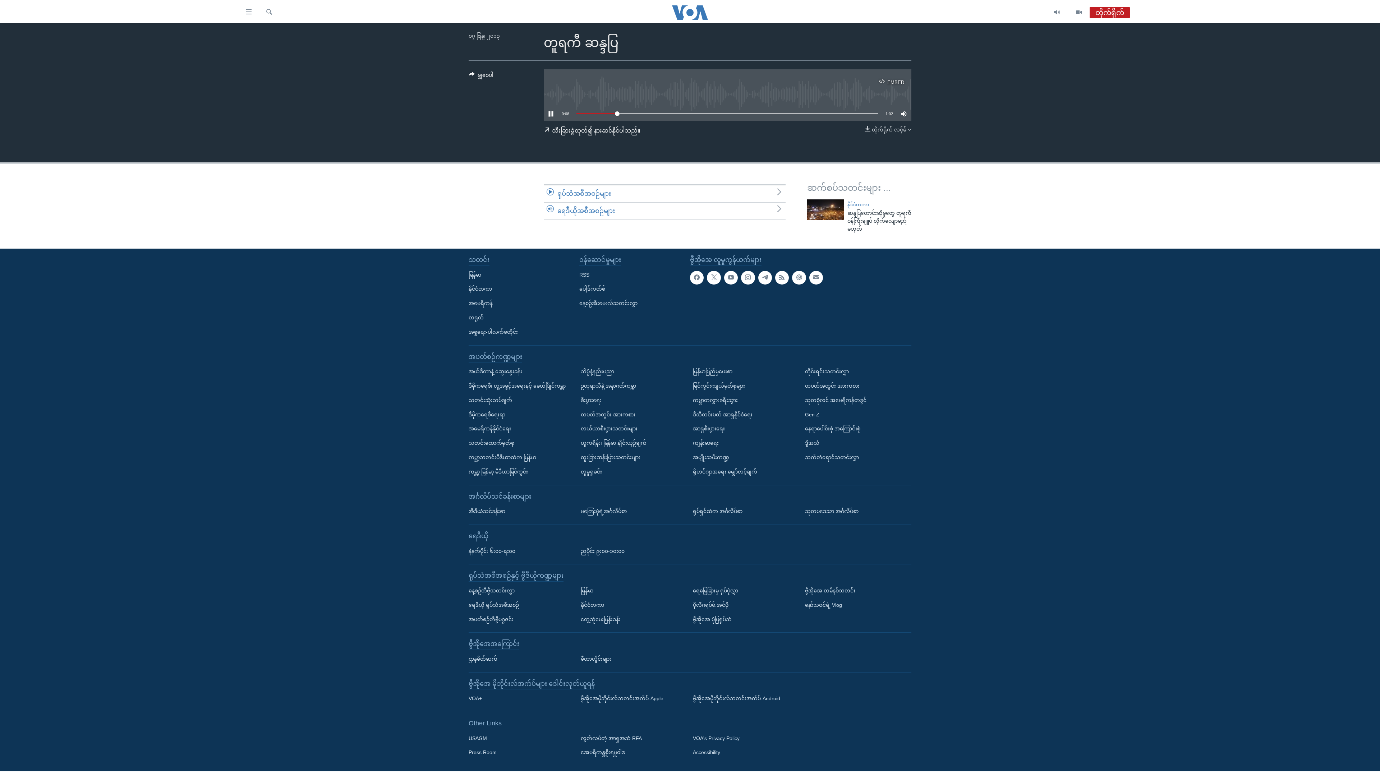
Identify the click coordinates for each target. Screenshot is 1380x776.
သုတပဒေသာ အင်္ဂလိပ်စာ (832, 511)
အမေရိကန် (481, 303)
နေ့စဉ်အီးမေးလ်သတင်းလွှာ (608, 303)
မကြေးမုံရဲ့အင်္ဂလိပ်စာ (604, 511)
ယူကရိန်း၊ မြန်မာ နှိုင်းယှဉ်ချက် (614, 443)
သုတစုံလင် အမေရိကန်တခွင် (835, 400)
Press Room (483, 753)
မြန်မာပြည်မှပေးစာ (712, 371)
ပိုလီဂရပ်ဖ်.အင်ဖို (710, 605)
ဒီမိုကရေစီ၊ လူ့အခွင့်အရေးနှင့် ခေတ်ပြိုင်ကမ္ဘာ (517, 386)
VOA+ (475, 698)
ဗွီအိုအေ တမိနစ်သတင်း (830, 590)
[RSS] (782, 278)
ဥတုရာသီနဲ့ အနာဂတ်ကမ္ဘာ (608, 386)
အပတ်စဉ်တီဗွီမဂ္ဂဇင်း (491, 619)
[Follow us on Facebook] (697, 278)
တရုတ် (476, 317)
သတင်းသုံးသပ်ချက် (490, 400)
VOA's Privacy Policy (716, 738)
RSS (584, 275)
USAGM (478, 738)
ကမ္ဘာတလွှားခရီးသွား (715, 400)
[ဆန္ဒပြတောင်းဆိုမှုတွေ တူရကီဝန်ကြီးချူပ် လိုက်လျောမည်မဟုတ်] (825, 209)
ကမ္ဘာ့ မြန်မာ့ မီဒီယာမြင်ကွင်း (498, 472)
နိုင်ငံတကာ (858, 204)
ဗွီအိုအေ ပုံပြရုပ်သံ (712, 619)
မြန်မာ (475, 275)
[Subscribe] (816, 278)
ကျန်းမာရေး (706, 443)
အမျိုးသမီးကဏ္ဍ (711, 457)
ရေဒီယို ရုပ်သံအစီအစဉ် (494, 605)
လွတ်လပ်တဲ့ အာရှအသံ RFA (611, 738)
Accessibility (706, 753)
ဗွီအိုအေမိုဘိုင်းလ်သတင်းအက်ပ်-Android (736, 698)
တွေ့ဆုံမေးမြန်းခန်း (601, 619)
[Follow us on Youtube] (731, 278)
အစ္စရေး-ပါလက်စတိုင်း (493, 332)
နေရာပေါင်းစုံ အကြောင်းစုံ (832, 428)
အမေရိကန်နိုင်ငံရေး (490, 428)
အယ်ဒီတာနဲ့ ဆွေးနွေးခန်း (495, 371)
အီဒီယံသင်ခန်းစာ (487, 511)
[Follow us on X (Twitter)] (714, 278)
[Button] (481, 76)
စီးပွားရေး (591, 400)
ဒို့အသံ (812, 443)
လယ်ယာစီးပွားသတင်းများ (609, 428)
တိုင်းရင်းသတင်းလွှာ (827, 371)
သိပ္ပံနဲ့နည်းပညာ (597, 371)
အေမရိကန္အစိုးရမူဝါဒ (603, 753)
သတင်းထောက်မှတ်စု (491, 443)
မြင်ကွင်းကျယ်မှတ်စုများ (719, 386)
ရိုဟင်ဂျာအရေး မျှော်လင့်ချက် (725, 472)
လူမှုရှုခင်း (591, 472)
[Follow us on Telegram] (765, 278)
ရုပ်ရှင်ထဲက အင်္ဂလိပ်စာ (717, 511)
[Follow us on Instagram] (748, 278)
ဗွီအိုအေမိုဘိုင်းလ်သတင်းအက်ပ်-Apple (622, 698)
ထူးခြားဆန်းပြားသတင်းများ (610, 457)
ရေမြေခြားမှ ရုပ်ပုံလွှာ (715, 590)
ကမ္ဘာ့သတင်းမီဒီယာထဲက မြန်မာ (502, 457)
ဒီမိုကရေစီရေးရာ (487, 414)
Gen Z (812, 414)
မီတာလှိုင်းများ (596, 659)
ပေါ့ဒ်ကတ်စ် (592, 289)
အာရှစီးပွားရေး (709, 428)
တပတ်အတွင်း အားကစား (608, 414)
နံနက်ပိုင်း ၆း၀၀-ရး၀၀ (492, 551)
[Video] (1079, 12)
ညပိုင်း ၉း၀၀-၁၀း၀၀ (603, 551)
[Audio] (1057, 12)
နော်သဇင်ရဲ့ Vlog (823, 605)
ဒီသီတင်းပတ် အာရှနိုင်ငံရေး (723, 414)
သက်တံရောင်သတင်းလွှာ (832, 457)
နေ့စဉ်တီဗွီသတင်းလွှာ (492, 590)
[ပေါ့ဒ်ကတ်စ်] (799, 278)
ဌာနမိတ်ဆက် (483, 659)
